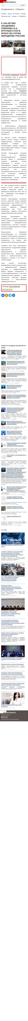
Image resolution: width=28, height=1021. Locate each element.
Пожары (14, 16)
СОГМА (3, 79)
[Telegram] (10, 295)
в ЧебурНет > (22, 16)
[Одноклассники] (6, 295)
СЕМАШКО (23, 75)
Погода (23, 13)
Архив (10, 13)
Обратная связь (4, 716)
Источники (16, 13)
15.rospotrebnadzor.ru (8, 55)
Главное (3, 13)
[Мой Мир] (13, 295)
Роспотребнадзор (14, 286)
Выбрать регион (4, 717)
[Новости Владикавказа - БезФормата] (8, 1)
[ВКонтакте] (3, 295)
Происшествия (5, 16)
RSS (17, 719)
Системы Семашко (19, 224)
